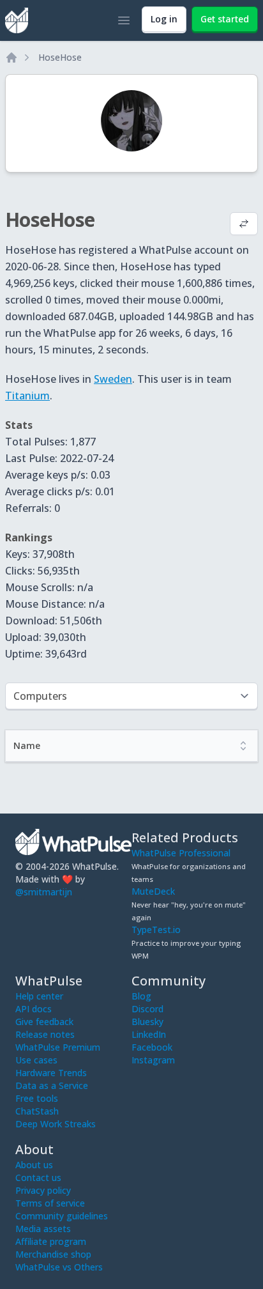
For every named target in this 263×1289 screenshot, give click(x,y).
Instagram (153, 1060)
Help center (39, 996)
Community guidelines (61, 1216)
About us (34, 1165)
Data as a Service (51, 1085)
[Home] (11, 57)
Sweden (113, 379)
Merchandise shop (53, 1254)
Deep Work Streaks (55, 1124)
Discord (147, 1009)
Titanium (27, 396)
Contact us (38, 1177)
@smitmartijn (43, 892)
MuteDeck (153, 891)
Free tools (36, 1098)
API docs (33, 1009)
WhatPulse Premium (57, 1047)
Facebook (152, 1047)
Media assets (43, 1229)
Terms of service (50, 1203)
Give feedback (44, 1021)
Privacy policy (43, 1190)
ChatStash (37, 1111)
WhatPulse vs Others (59, 1267)
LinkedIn (149, 1034)
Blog (141, 996)
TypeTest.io (156, 929)
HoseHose (60, 57)
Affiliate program (50, 1241)
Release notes (45, 1034)
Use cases (36, 1060)
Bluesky (147, 1021)
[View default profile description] (244, 224)
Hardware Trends (51, 1073)
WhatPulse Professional (181, 853)
